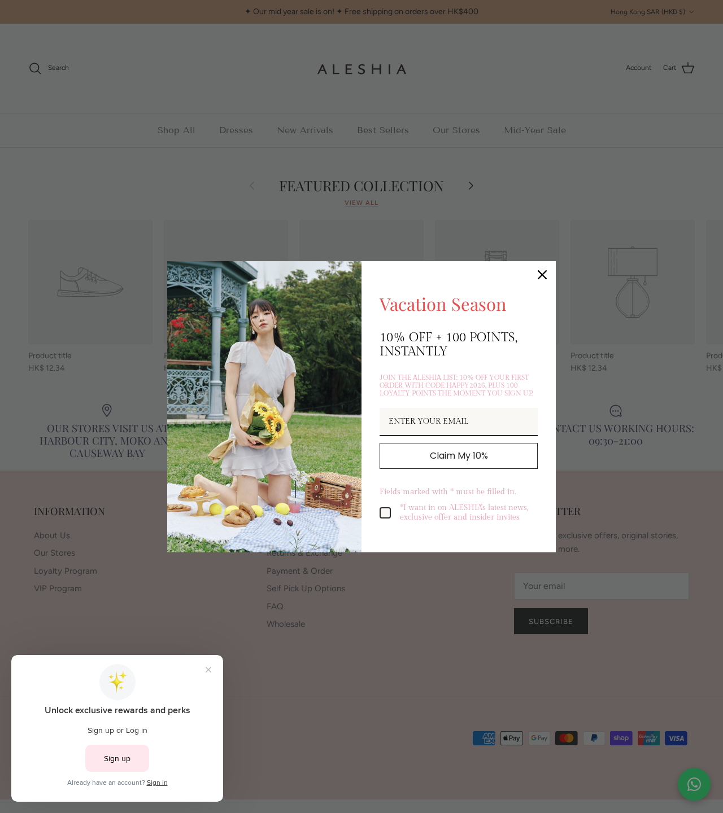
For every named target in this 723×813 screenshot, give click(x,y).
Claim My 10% (459, 455)
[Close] (542, 274)
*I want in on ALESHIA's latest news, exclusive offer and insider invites (464, 512)
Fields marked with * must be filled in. (448, 491)
